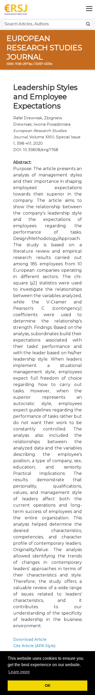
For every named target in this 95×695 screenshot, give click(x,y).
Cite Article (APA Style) (34, 645)
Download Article (29, 639)
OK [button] (47, 685)
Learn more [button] (19, 672)
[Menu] (89, 9)
